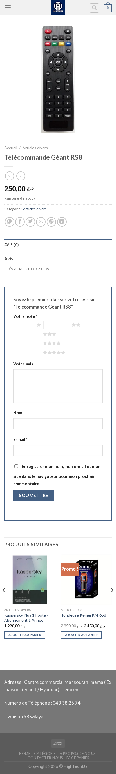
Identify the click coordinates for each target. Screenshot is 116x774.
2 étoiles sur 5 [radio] (58, 324)
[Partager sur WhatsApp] (9, 222)
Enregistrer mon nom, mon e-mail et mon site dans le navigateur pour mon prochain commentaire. (57, 475)
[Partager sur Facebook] (20, 222)
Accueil (10, 147)
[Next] (112, 602)
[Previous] (4, 602)
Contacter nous (45, 758)
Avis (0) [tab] (11, 244)
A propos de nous (77, 753)
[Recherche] (94, 8)
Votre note (25, 316)
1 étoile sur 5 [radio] (23, 324)
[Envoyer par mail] (41, 222)
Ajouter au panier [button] (24, 635)
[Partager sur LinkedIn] (62, 222)
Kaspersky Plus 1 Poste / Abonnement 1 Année (26, 618)
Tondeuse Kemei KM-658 (83, 615)
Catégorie (45, 753)
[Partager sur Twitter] (30, 222)
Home (25, 753)
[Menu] (7, 7)
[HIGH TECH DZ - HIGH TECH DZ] (58, 7)
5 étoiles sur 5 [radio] (29, 352)
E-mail (20, 439)
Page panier (78, 758)
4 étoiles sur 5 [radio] (29, 343)
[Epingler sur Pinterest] (51, 222)
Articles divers (35, 147)
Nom (18, 412)
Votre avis (24, 363)
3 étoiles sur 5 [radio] (29, 334)
